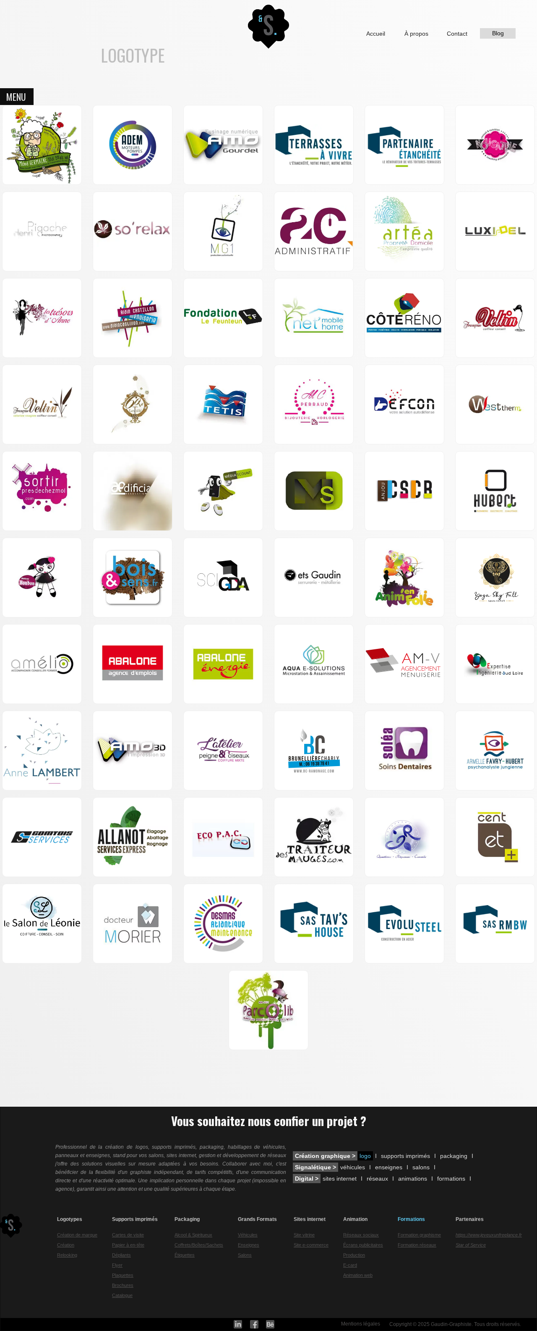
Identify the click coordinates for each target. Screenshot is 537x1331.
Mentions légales (360, 1324)
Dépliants (121, 1254)
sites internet (340, 1178)
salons (421, 1167)
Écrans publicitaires (363, 1244)
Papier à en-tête (128, 1244)
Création (65, 1244)
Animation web (358, 1275)
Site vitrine (304, 1234)
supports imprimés (405, 1155)
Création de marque (77, 1234)
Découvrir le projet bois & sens (132, 587)
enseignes (388, 1167)
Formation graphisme (419, 1234)
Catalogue (122, 1295)
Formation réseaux (417, 1244)
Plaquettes (122, 1275)
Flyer (117, 1265)
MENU (16, 96)
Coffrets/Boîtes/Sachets (199, 1244)
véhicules (352, 1167)
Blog (498, 33)
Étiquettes (185, 1254)
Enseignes (248, 1244)
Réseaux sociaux (361, 1234)
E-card (350, 1265)
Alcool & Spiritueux (193, 1234)
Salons (245, 1254)
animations (412, 1178)
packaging (453, 1155)
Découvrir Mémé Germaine (42, 155)
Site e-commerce (311, 1244)
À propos (416, 33)
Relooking (67, 1254)
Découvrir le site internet (42, 674)
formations (451, 1178)
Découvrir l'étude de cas (223, 159)
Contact (457, 33)
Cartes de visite (128, 1234)
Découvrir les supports (223, 937)
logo (365, 1155)
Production (354, 1254)
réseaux (377, 1178)
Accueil (375, 33)
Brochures (122, 1285)
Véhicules (248, 1234)
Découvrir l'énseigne (118, 163)
